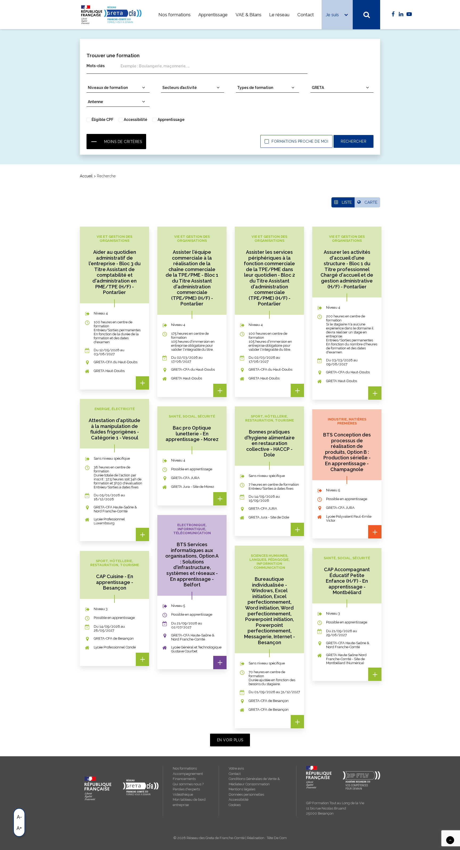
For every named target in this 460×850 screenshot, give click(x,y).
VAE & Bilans (248, 14)
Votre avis (236, 768)
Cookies (235, 805)
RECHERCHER (353, 141)
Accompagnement (188, 774)
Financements (184, 779)
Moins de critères (123, 142)
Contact (305, 14)
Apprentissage (213, 14)
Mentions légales (242, 789)
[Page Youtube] (409, 14)
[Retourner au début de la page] (450, 840)
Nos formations (174, 14)
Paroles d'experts (186, 789)
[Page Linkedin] (401, 14)
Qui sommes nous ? (188, 784)
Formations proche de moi (300, 141)
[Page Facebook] (393, 14)
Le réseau (279, 14)
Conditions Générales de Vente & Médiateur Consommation (254, 781)
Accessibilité (238, 800)
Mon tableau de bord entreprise (189, 802)
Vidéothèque (183, 794)
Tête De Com (277, 838)
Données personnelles (246, 794)
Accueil (86, 176)
